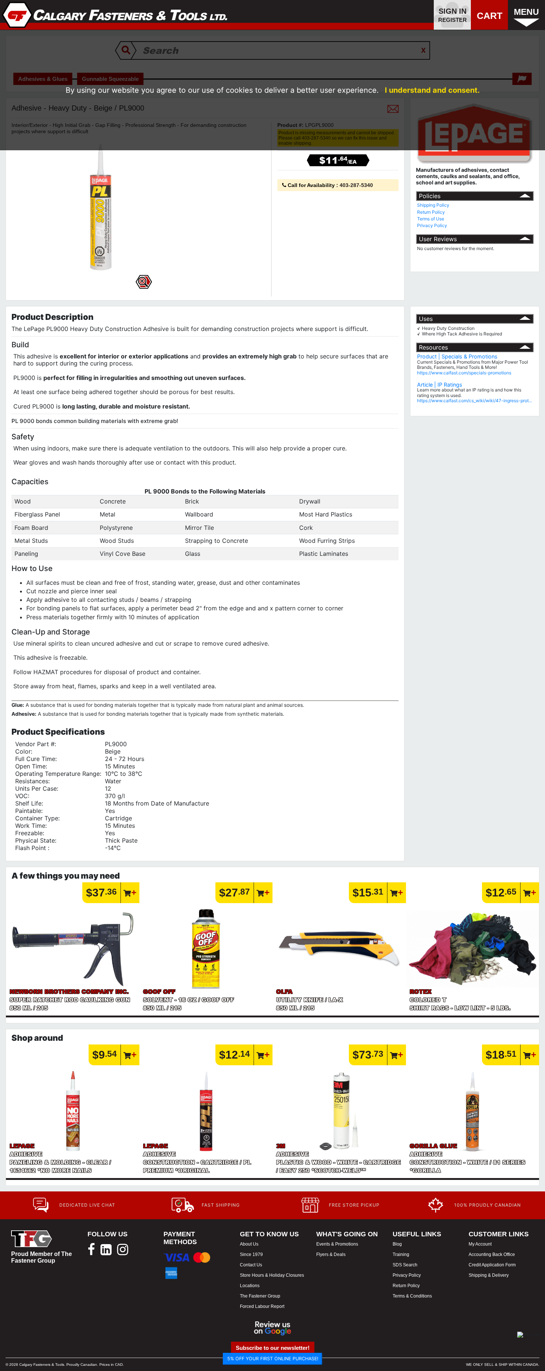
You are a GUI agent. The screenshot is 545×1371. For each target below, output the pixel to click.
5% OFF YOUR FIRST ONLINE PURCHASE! (272, 1358)
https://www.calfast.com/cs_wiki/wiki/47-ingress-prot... (474, 400)
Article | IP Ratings (439, 384)
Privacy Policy (432, 225)
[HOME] (114, 15)
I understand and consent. (432, 90)
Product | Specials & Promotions (457, 356)
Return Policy (431, 212)
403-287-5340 (356, 185)
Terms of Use (430, 219)
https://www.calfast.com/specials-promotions (464, 372)
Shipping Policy (433, 205)
